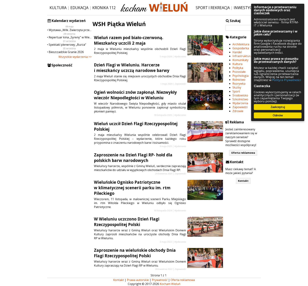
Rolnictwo (238, 80)
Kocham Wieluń (170, 284)
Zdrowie (237, 111)
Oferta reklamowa (243, 152)
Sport (236, 91)
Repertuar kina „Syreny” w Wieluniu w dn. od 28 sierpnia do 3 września (70, 37)
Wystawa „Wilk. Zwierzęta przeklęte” (70, 30)
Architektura (240, 44)
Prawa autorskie (138, 280)
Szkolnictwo (240, 99)
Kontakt (243, 180)
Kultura (58, 7)
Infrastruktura (242, 56)
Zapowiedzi (240, 107)
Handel (237, 52)
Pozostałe (239, 72)
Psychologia (240, 76)
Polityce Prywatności (286, 80)
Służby (236, 87)
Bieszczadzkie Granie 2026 (66, 52)
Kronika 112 (104, 7)
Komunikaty (240, 60)
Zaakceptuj (278, 107)
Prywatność (160, 280)
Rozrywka (238, 84)
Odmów (278, 115)
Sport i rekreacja (213, 7)
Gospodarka (240, 48)
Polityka (237, 68)
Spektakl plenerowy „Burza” (67, 45)
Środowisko (240, 95)
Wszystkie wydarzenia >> (75, 57)
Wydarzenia (240, 103)
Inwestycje (244, 7)
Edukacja (79, 7)
